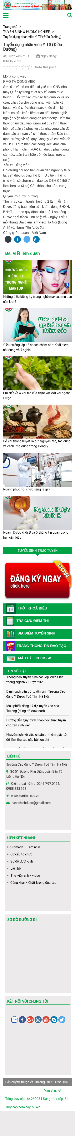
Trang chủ (10, 27)
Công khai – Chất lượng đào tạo (33, 882)
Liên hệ (15, 868)
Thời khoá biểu (32, 608)
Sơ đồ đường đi (21, 861)
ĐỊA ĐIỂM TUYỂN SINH (36, 633)
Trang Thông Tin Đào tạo (41, 646)
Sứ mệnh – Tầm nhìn (25, 847)
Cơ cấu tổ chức (21, 854)
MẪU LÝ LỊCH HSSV (34, 658)
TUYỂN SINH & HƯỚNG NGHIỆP (26, 32)
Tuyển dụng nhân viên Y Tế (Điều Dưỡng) (32, 37)
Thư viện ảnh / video (25, 875)
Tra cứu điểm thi (32, 621)
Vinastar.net (52, 1090)
